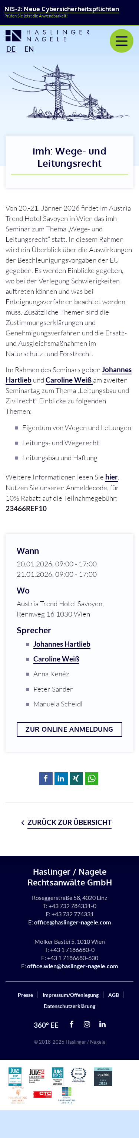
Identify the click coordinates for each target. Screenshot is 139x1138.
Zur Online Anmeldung (69, 729)
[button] (46, 778)
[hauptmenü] (121, 41)
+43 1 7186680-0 (72, 949)
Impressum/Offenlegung (71, 995)
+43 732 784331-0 (72, 905)
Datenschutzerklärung (69, 1006)
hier (111, 476)
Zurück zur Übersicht (69, 822)
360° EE (46, 1025)
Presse (25, 995)
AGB (113, 995)
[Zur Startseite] (41, 36)
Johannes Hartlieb (61, 644)
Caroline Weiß (69, 379)
